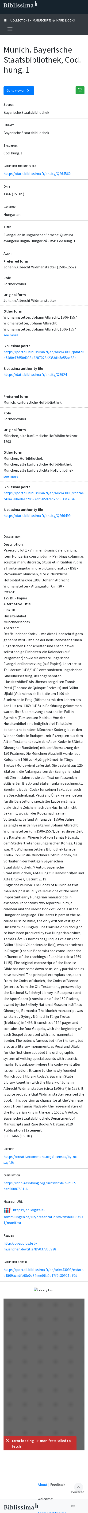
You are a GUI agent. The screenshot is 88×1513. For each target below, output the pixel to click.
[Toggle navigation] (10, 29)
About (43, 1484)
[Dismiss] (8, 1440)
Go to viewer (19, 90)
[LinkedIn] (12, 12)
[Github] (42, 12)
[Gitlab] (50, 12)
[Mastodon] (27, 12)
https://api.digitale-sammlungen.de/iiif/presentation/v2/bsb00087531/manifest (43, 1216)
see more (11, 335)
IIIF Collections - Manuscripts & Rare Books (39, 20)
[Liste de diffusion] (4, 12)
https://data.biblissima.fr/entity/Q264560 (37, 173)
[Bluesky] (19, 12)
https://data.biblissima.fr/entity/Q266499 (37, 515)
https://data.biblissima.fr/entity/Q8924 (35, 374)
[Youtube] (34, 12)
